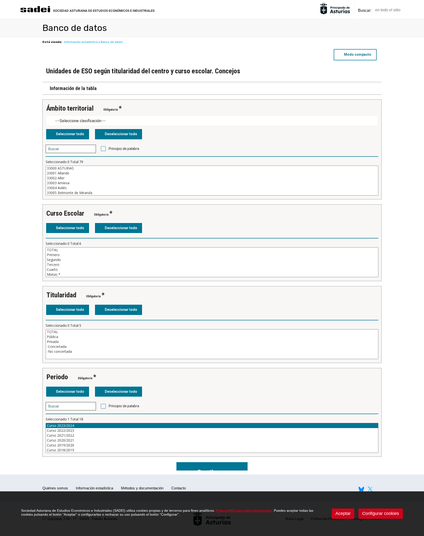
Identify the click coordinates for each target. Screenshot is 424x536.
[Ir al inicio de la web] (35, 12)
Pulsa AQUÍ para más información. (244, 510)
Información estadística (81, 42)
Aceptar (343, 513)
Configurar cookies (380, 513)
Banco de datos (112, 42)
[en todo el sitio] (412, 10)
